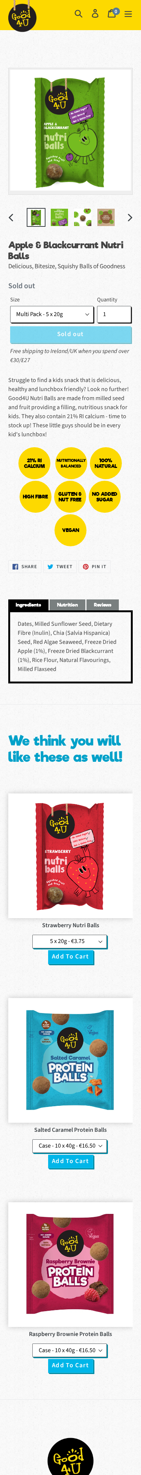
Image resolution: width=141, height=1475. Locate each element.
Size (15, 300)
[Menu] (128, 13)
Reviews (102, 605)
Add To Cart (70, 956)
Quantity (107, 300)
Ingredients (28, 605)
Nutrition (67, 605)
